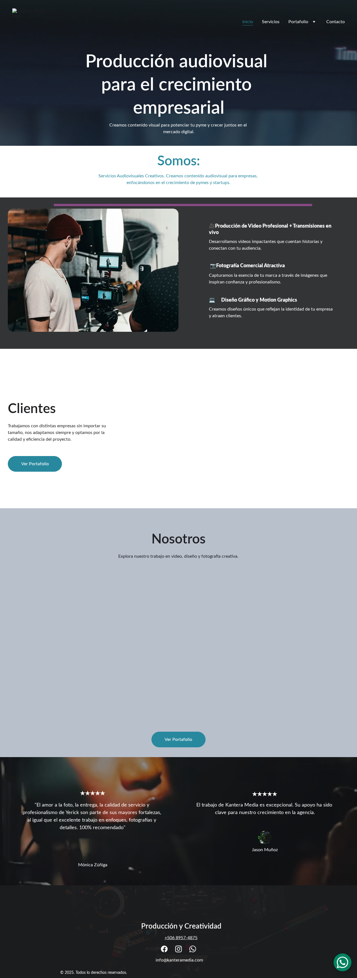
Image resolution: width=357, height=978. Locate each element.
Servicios (270, 22)
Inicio (247, 22)
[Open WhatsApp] (342, 962)
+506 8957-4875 (181, 938)
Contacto (335, 22)
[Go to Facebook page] (164, 949)
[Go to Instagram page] (178, 949)
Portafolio (298, 22)
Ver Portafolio (35, 464)
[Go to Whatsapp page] (192, 949)
